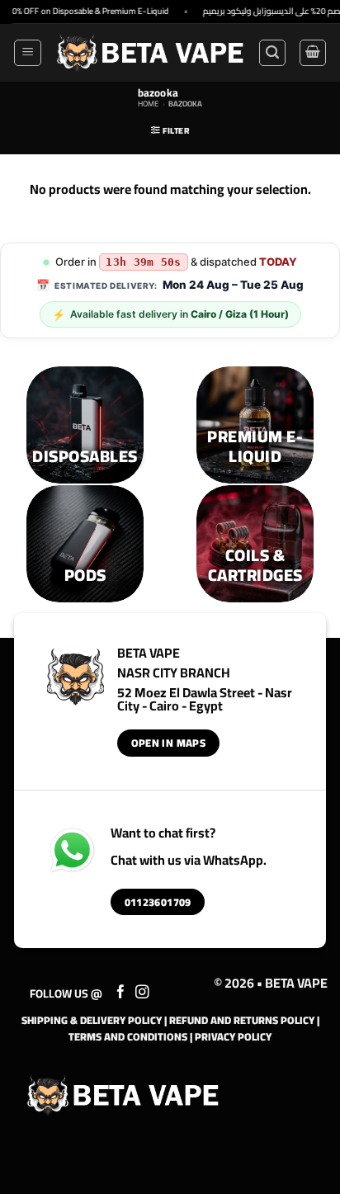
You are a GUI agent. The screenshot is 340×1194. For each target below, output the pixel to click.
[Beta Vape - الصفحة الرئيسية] (123, 1095)
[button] (27, 53)
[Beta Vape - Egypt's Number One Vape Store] (149, 52)
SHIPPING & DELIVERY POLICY (91, 1020)
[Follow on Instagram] (142, 992)
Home (148, 104)
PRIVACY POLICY (233, 1036)
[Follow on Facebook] (121, 992)
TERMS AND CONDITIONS (127, 1036)
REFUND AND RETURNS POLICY (241, 1020)
